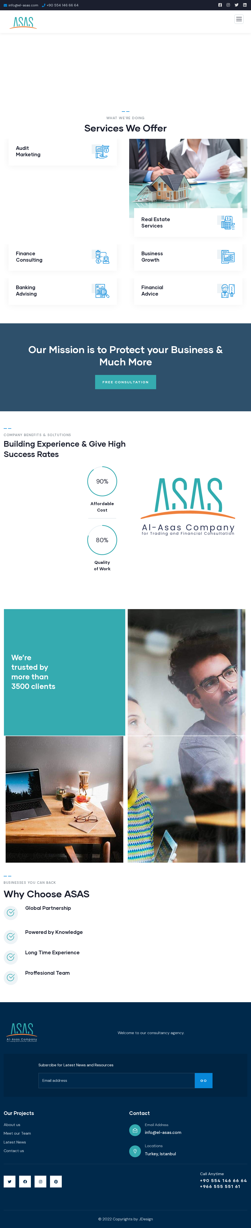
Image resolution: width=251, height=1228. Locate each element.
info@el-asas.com (163, 1132)
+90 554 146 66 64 (223, 1180)
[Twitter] (9, 1181)
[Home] (22, 1032)
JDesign (146, 1219)
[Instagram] (40, 1181)
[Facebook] (25, 1181)
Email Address (156, 1125)
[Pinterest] (56, 1181)
